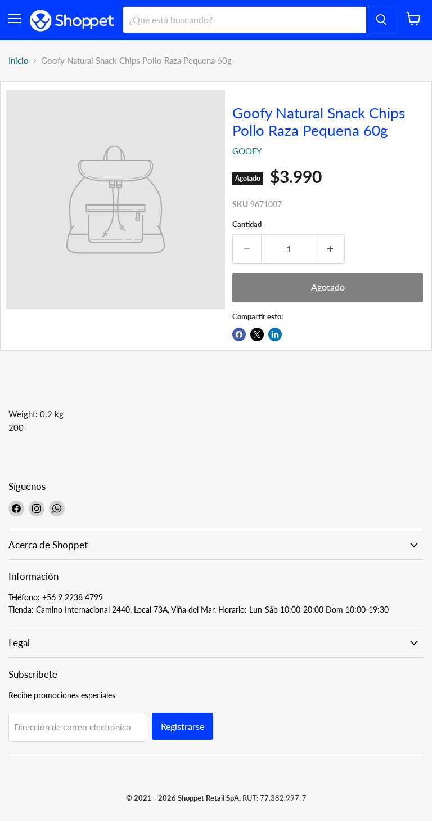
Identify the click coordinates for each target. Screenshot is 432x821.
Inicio (18, 60)
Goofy (247, 151)
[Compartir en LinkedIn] (275, 334)
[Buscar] (381, 20)
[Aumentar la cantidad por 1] (330, 249)
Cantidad (247, 224)
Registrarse (182, 726)
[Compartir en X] (257, 334)
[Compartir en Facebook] (239, 334)
